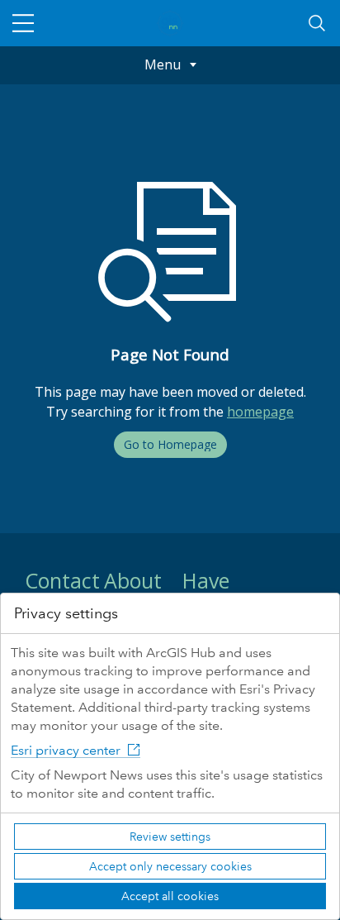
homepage (260, 412)
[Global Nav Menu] (23, 23)
